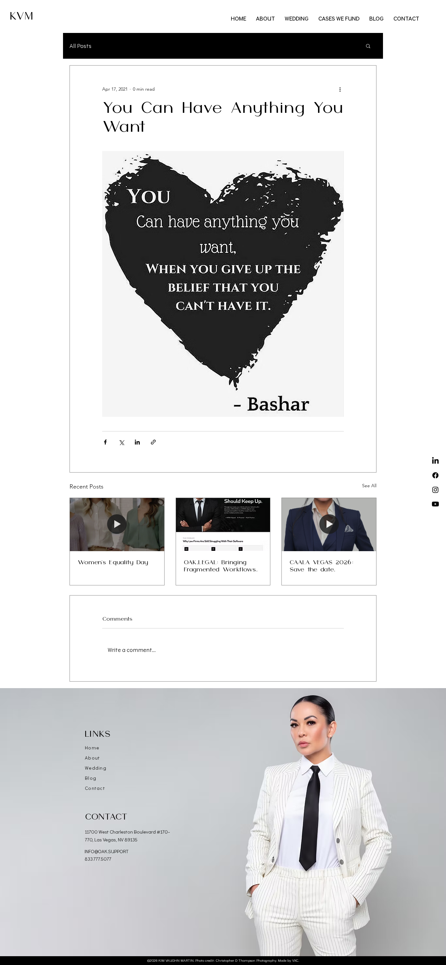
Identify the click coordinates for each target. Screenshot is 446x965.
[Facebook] (435, 475)
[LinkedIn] (435, 461)
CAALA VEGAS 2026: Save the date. (322, 566)
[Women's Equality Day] (117, 524)
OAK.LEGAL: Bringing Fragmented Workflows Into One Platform (220, 566)
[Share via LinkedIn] (137, 442)
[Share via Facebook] (105, 442)
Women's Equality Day (113, 562)
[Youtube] (435, 504)
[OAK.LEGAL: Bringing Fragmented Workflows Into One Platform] (223, 524)
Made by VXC (288, 960)
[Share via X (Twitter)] (121, 442)
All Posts (80, 45)
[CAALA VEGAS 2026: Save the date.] (329, 524)
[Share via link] (153, 442)
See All (369, 486)
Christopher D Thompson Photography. (246, 960)
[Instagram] (435, 490)
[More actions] (340, 89)
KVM (21, 16)
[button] (368, 45)
